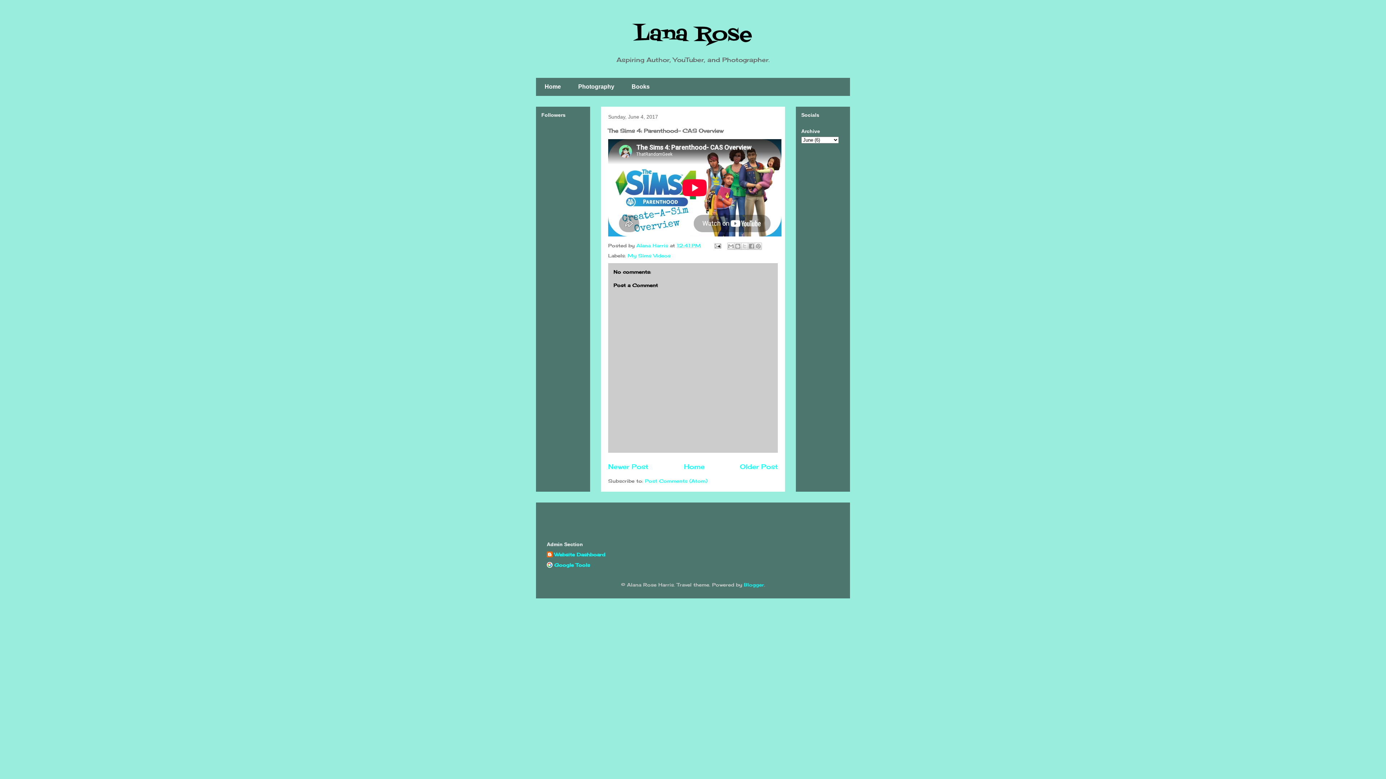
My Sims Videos (649, 255)
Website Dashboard (579, 554)
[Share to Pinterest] (758, 246)
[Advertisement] (563, 234)
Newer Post (628, 466)
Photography (596, 87)
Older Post (759, 466)
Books (641, 87)
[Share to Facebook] (751, 246)
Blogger (754, 585)
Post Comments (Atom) (676, 481)
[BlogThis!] (737, 246)
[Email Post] (717, 245)
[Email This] (731, 246)
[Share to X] (744, 246)
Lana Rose (693, 35)
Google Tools (572, 565)
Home (553, 87)
